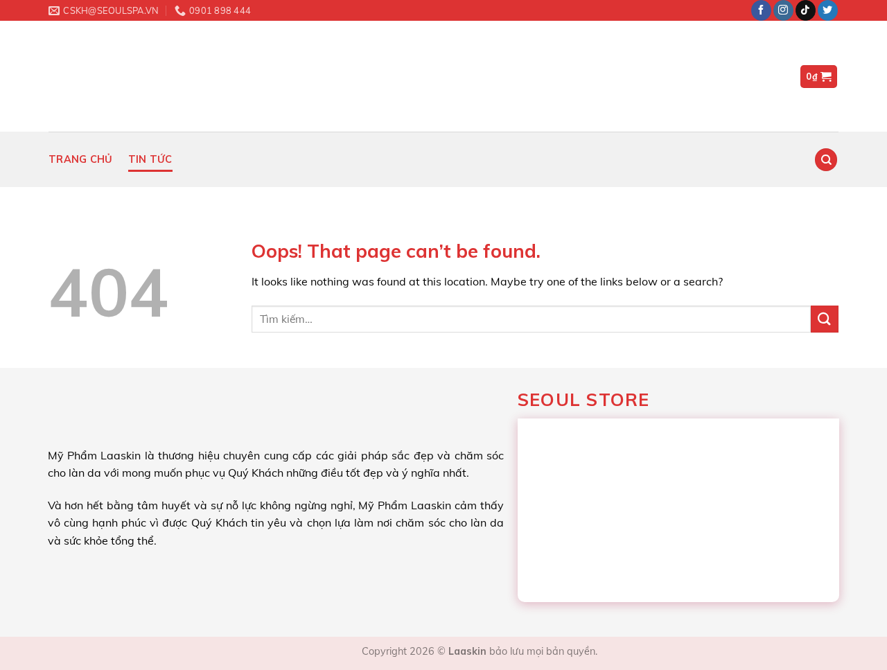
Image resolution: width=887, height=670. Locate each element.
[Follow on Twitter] (828, 10)
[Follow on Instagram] (783, 10)
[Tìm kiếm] (826, 159)
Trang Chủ (81, 159)
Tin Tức (150, 159)
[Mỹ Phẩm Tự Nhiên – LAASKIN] (125, 76)
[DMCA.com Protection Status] (324, 651)
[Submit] (824, 319)
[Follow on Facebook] (761, 10)
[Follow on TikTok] (806, 10)
